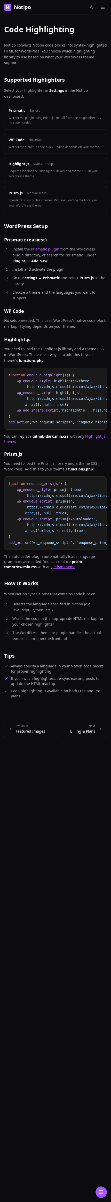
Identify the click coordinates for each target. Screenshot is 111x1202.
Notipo (22, 7)
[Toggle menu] (103, 7)
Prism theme (64, 566)
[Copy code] (100, 374)
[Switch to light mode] (91, 7)
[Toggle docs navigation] (101, 1192)
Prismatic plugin (45, 249)
